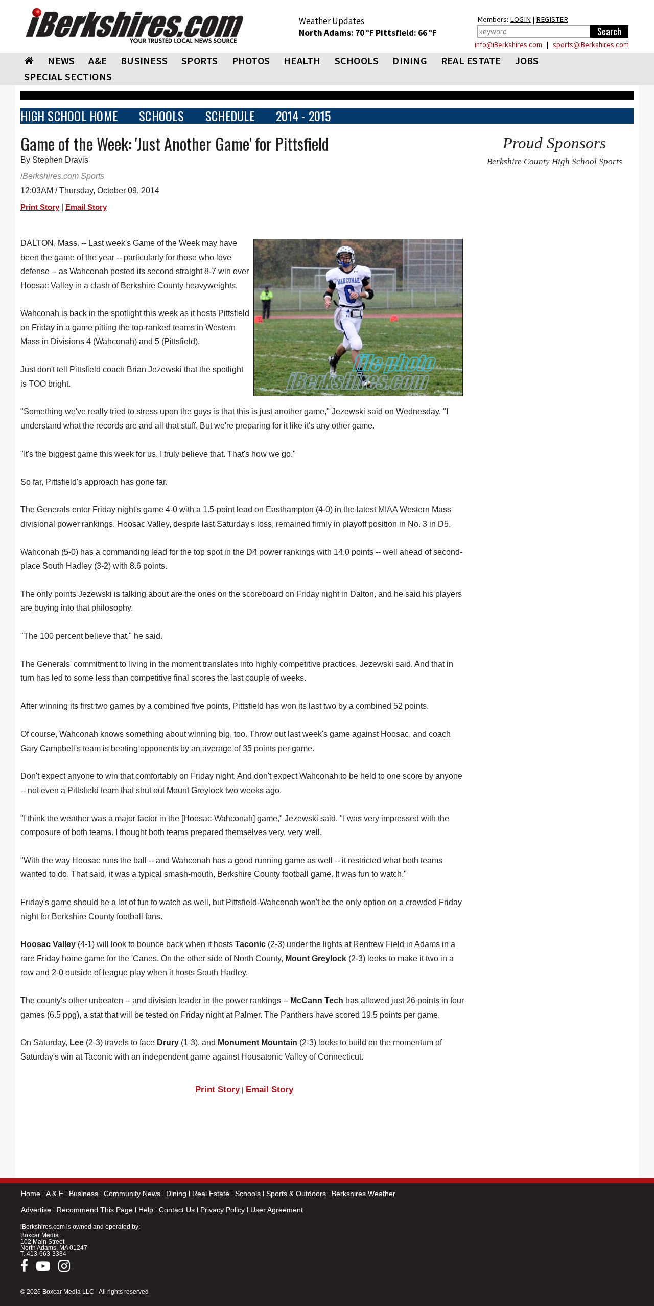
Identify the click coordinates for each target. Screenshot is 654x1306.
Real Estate (210, 1193)
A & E (54, 1193)
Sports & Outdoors (296, 1193)
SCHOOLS (357, 60)
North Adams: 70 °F (337, 32)
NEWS (61, 60)
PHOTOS (251, 60)
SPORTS (199, 60)
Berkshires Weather (363, 1193)
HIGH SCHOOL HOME (69, 116)
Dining (176, 1193)
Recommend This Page (95, 1210)
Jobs (527, 60)
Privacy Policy (222, 1210)
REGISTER (552, 19)
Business (83, 1193)
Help (145, 1210)
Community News (132, 1193)
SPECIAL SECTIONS (68, 76)
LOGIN (520, 19)
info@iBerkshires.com (508, 44)
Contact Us (177, 1210)
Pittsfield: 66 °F (406, 32)
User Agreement (276, 1210)
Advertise (36, 1210)
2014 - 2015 (303, 116)
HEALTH (302, 60)
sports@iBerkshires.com (591, 44)
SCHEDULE (229, 116)
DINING (409, 60)
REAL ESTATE (471, 60)
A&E (97, 60)
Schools (248, 1193)
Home (30, 1193)
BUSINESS (144, 60)
